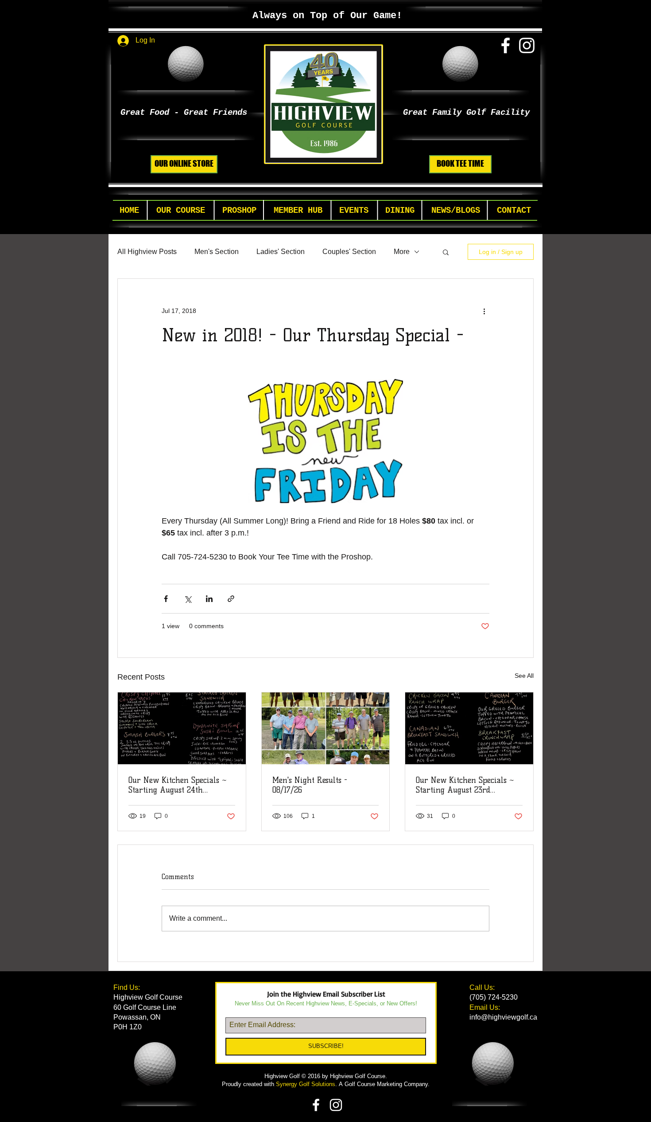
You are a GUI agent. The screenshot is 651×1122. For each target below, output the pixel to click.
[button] (180, 211)
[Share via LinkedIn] (209, 598)
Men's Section (216, 251)
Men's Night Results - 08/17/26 (309, 785)
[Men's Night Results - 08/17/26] (326, 728)
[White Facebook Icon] (505, 45)
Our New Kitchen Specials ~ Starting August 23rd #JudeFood (465, 785)
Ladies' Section (280, 251)
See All (524, 675)
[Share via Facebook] (166, 598)
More (402, 251)
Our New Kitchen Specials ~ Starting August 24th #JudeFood (177, 785)
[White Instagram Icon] (526, 45)
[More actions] (484, 310)
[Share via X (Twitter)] (187, 598)
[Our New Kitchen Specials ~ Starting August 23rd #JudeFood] (469, 728)
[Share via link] (231, 598)
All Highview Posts (147, 251)
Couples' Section (349, 251)
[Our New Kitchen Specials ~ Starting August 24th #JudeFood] (182, 728)
